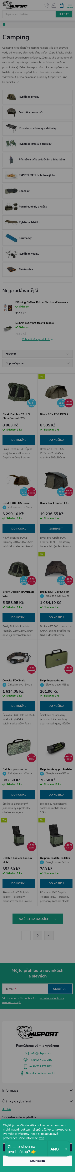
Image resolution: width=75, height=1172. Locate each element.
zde (41, 1138)
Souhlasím (37, 1161)
